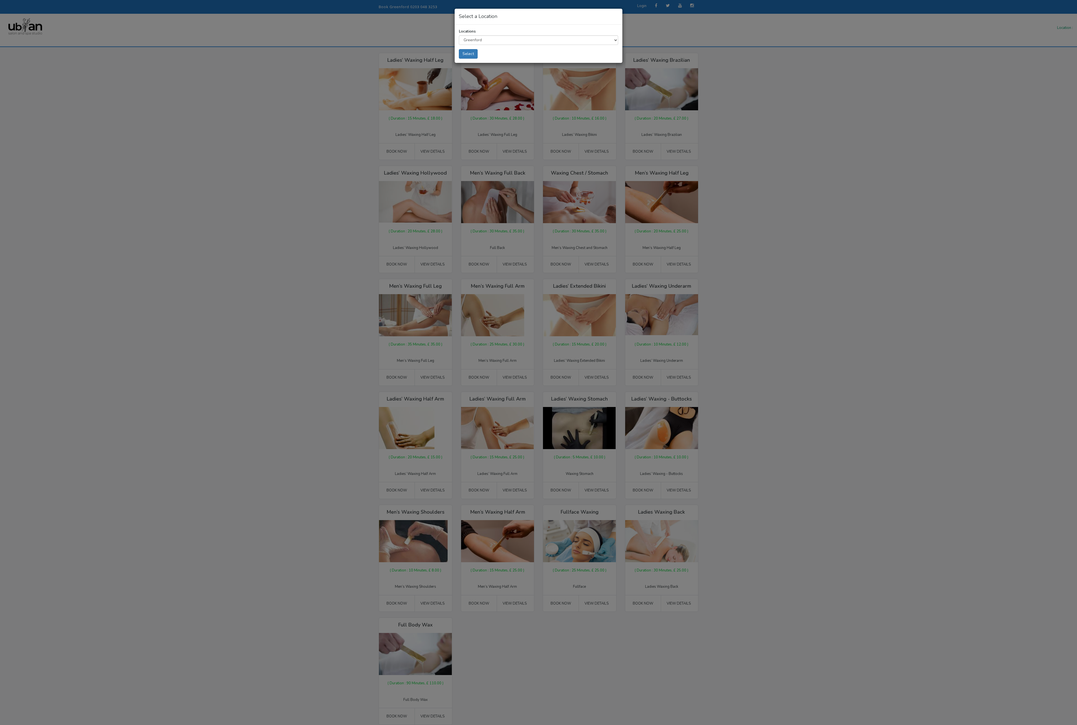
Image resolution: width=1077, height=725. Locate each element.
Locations (467, 31)
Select (468, 53)
